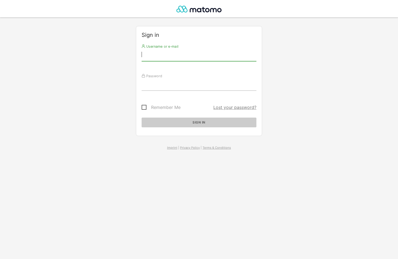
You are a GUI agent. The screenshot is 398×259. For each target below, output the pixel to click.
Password (153, 76)
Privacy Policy (190, 148)
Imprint (172, 148)
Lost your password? (234, 107)
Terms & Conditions (217, 148)
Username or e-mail (161, 46)
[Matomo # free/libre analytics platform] (199, 10)
